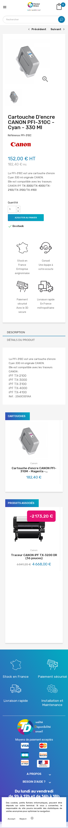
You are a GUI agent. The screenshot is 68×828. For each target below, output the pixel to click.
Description (16, 332)
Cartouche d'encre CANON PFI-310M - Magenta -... (34, 470)
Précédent (36, 29)
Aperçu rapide (37, 455)
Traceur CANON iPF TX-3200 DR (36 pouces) (34, 556)
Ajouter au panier (26, 217)
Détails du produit (21, 339)
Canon (33, 463)
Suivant (57, 29)
